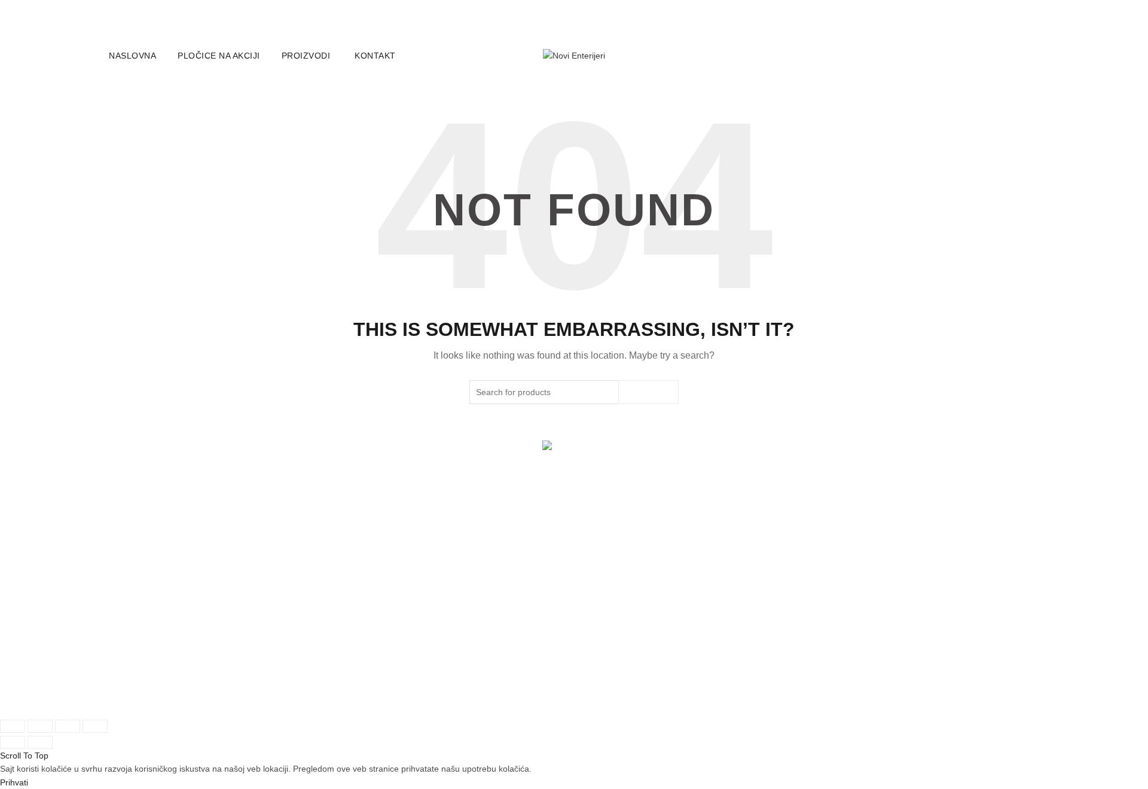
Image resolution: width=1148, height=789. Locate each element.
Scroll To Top (24, 755)
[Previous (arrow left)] (12, 742)
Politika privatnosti (623, 631)
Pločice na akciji (219, 55)
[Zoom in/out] (95, 726)
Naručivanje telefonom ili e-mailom (495, 645)
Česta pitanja (453, 664)
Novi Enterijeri (161, 698)
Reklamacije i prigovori (632, 651)
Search (648, 392)
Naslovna (132, 55)
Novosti (284, 631)
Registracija (132, 665)
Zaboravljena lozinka (149, 646)
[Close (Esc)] (12, 726)
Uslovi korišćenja (621, 612)
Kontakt (375, 55)
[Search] (1033, 56)
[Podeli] (40, 726)
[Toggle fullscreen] (67, 726)
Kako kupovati (456, 626)
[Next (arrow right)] (40, 742)
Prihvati (14, 782)
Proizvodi (306, 55)
